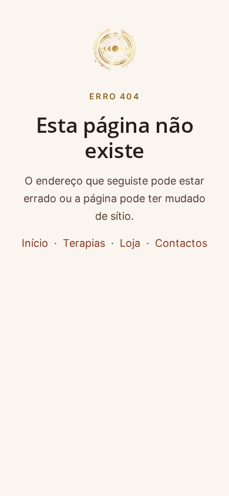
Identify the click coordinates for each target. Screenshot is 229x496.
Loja (130, 243)
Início (35, 243)
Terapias (84, 243)
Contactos (181, 243)
